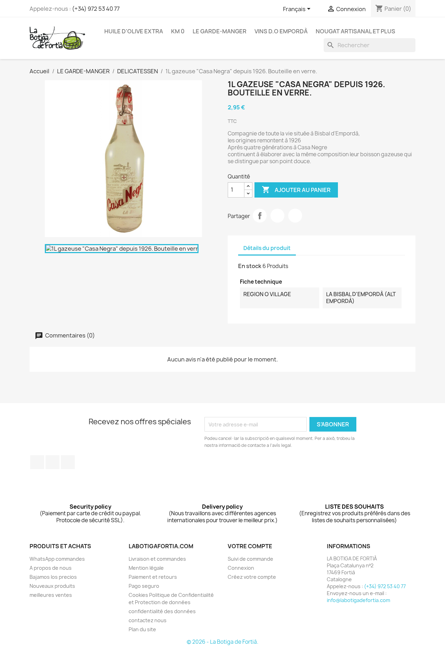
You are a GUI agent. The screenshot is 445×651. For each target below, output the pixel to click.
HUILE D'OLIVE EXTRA (133, 31)
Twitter (52, 462)
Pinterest (295, 216)
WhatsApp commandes (57, 559)
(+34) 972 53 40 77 (96, 8)
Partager (260, 216)
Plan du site (142, 629)
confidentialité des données (162, 611)
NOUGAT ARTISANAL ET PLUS (355, 31)
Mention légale (146, 568)
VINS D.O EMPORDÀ (281, 31)
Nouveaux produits (52, 586)
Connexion (241, 568)
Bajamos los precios (53, 577)
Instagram (68, 462)
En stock (249, 265)
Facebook (37, 462)
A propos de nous (51, 568)
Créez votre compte (252, 577)
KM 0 (178, 31)
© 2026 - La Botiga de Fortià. (222, 641)
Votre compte (250, 546)
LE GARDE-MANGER (219, 31)
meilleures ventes (51, 595)
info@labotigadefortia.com (358, 600)
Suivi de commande (250, 559)
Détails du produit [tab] (267, 248)
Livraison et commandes (157, 559)
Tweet (277, 216)
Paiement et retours (153, 577)
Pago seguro (144, 586)
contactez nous (148, 620)
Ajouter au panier (296, 189)
